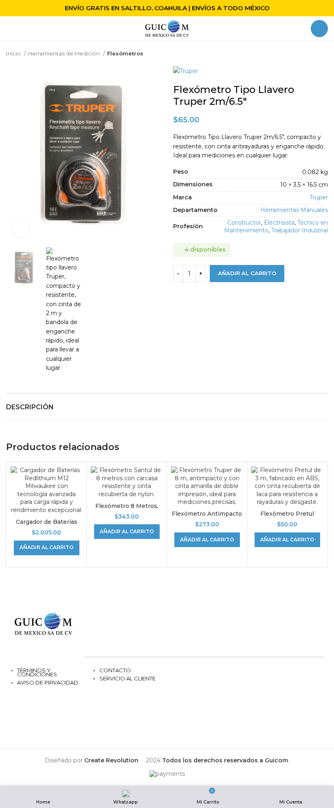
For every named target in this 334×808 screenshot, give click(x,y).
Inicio (14, 53)
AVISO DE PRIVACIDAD (47, 682)
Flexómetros (125, 53)
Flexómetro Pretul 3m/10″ (287, 517)
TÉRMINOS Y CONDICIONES (37, 672)
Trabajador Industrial (299, 230)
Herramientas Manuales (294, 210)
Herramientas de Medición (64, 53)
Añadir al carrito (247, 273)
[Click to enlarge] (20, 229)
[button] (46, 548)
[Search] (319, 28)
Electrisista (279, 222)
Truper (319, 197)
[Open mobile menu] (9, 28)
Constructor (244, 222)
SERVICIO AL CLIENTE (127, 678)
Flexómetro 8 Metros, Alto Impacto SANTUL (126, 510)
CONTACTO (115, 670)
